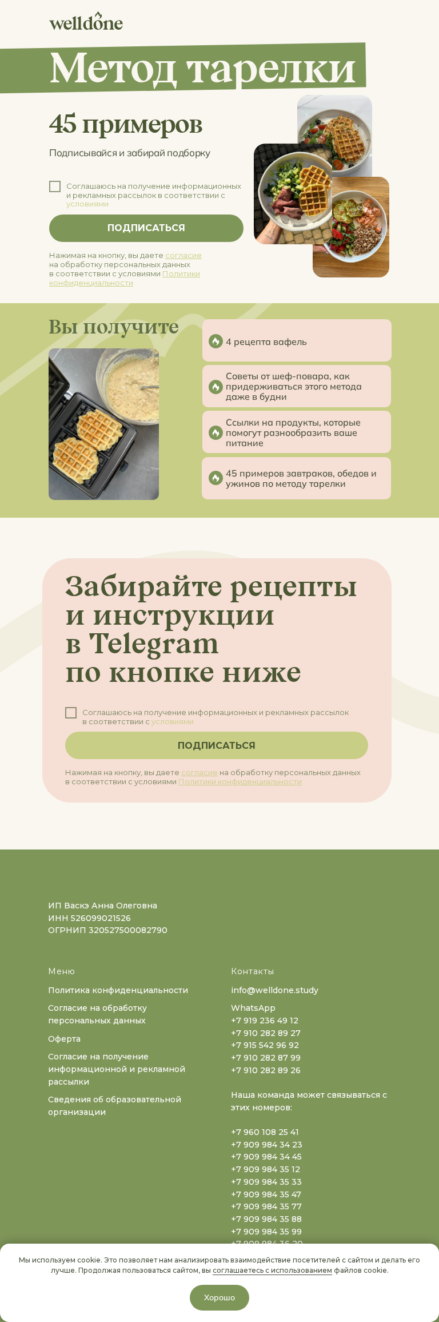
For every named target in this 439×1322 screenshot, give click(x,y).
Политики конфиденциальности (124, 278)
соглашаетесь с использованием (272, 1270)
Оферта (64, 1039)
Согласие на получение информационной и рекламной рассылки (116, 1068)
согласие (183, 255)
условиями (87, 203)
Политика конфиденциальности (118, 990)
